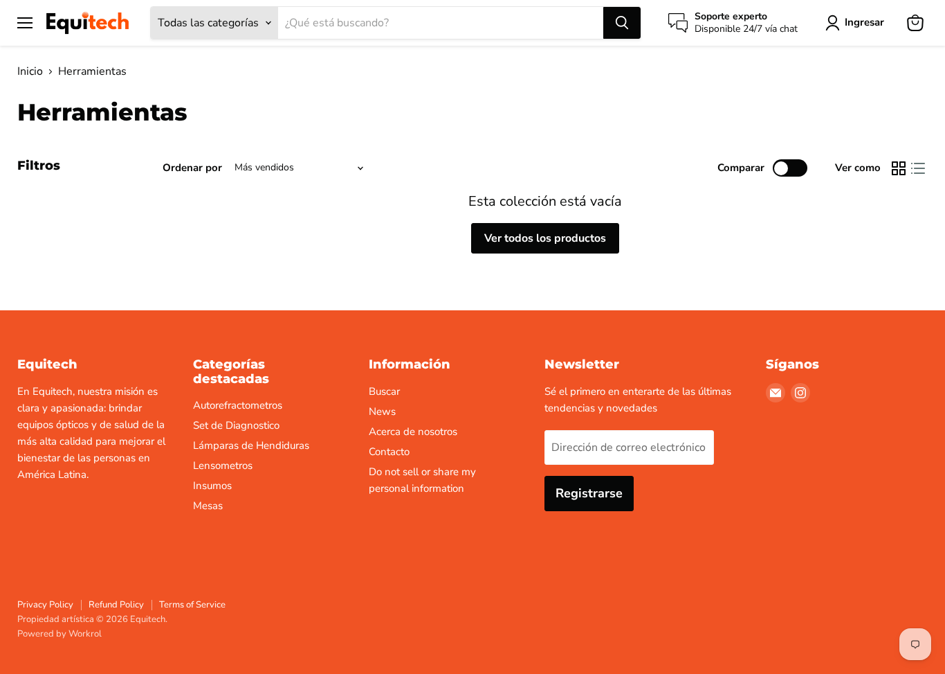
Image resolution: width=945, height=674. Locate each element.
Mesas (208, 506)
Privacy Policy (45, 604)
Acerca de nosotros (413, 431)
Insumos (212, 486)
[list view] (918, 168)
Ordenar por (192, 168)
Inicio (30, 71)
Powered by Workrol (59, 634)
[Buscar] (622, 23)
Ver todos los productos (545, 238)
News (382, 411)
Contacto (389, 452)
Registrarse (589, 493)
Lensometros (223, 465)
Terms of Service (192, 604)
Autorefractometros (237, 405)
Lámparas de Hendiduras (251, 445)
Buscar (384, 391)
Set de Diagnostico (236, 425)
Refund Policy (116, 604)
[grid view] (898, 168)
